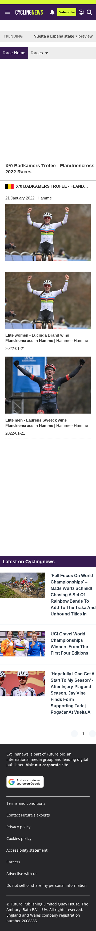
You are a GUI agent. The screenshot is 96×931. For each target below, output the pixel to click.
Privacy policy (18, 826)
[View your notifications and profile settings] (52, 12)
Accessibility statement (26, 850)
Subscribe (67, 12)
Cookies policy (18, 838)
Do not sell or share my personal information (46, 885)
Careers (13, 861)
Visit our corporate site (47, 764)
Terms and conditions (25, 803)
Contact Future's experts (28, 815)
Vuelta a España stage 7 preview (63, 36)
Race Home (14, 53)
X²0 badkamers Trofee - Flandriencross (53, 186)
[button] (89, 12)
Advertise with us (21, 873)
